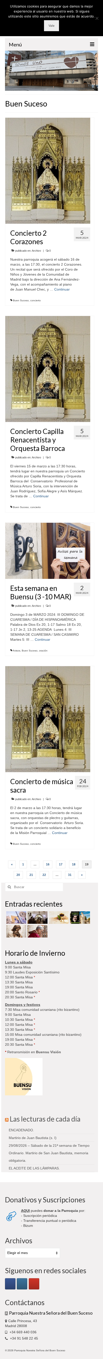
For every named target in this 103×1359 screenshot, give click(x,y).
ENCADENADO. (21, 1130)
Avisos (16, 650)
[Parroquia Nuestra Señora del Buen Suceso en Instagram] (22, 1283)
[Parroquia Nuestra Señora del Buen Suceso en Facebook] (10, 1283)
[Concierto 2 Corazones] (47, 170)
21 (31, 875)
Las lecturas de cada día (45, 1119)
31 (70, 875)
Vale (51, 25)
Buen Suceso (21, 300)
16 (48, 864)
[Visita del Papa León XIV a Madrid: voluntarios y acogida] (37, 931)
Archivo (36, 250)
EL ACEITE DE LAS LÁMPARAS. (34, 1168)
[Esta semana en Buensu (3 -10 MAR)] (47, 550)
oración (43, 650)
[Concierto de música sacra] (47, 719)
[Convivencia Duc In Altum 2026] (37, 917)
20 (18, 875)
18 (74, 864)
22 (44, 875)
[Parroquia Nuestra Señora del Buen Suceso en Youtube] (34, 1283)
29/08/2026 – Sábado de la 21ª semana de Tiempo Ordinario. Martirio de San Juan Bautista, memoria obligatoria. (49, 1153)
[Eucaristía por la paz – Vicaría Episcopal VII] (58, 917)
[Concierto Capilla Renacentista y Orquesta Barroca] (47, 369)
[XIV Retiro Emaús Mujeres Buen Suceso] (15, 931)
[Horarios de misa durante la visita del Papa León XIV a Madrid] (15, 917)
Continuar (62, 289)
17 (60, 864)
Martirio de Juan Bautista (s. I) (32, 1138)
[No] (96, 18)
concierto (35, 300)
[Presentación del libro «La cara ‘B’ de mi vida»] (79, 917)
